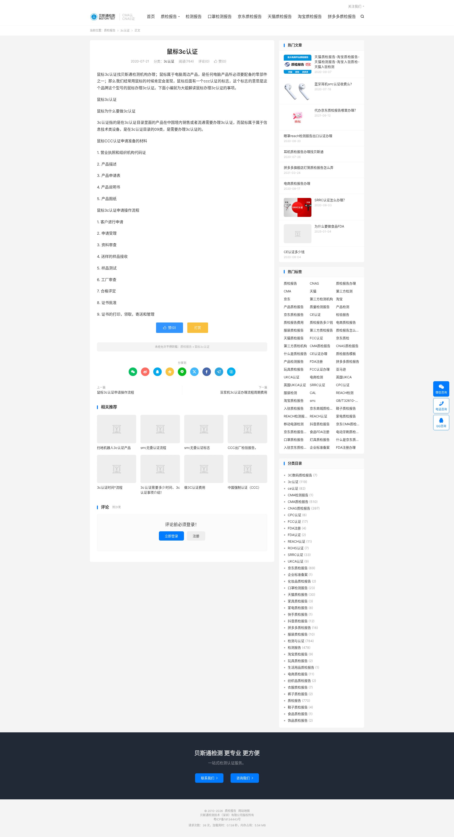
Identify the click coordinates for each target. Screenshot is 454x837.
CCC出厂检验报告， (243, 448)
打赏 (197, 328)
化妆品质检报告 (299, 581)
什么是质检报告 (295, 354)
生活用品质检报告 (301, 667)
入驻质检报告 (294, 408)
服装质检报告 (294, 330)
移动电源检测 (294, 424)
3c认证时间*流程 (109, 487)
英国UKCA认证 (295, 385)
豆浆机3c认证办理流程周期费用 (243, 392)
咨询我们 (244, 778)
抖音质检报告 (320, 424)
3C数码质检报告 (300, 475)
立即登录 (171, 536)
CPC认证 (342, 385)
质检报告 (103, 17)
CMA (287, 291)
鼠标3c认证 (182, 51)
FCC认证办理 (320, 369)
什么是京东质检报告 (348, 440)
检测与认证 (296, 641)
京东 (287, 299)
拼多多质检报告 (342, 16)
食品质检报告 (298, 714)
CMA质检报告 (320, 346)
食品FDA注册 (319, 432)
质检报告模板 (346, 354)
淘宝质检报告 (310, 16)
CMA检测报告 (298, 495)
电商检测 (316, 377)
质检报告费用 (294, 322)
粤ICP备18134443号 (227, 819)
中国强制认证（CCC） (244, 487)
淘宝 (339, 299)
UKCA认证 (291, 377)
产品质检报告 (294, 307)
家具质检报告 (298, 601)
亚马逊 (341, 369)
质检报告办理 (346, 283)
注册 (196, 536)
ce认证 (293, 488)
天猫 (313, 291)
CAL (313, 393)
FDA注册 (316, 361)
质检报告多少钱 (321, 322)
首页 (151, 16)
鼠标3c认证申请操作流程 (115, 392)
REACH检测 (345, 393)
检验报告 (342, 315)
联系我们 (209, 778)
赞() (220, 61)
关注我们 (354, 6)
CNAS (314, 283)
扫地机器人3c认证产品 (114, 448)
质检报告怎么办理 (348, 330)
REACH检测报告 (295, 416)
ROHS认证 (296, 548)
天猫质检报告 (280, 16)
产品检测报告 (294, 361)
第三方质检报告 (321, 330)
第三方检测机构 (321, 299)
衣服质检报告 (298, 687)
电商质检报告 (346, 322)
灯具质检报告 (320, 440)
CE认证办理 (318, 354)
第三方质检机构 (295, 346)
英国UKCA (344, 377)
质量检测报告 (320, 307)
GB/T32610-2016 (348, 400)
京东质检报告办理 (295, 432)
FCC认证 (316, 338)
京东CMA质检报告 (348, 424)
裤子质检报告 (298, 694)
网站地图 (244, 811)
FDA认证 (294, 535)
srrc (313, 400)
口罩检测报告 (220, 16)
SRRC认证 (317, 385)
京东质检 (342, 338)
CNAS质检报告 (347, 346)
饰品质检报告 (298, 720)
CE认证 (315, 315)
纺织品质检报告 (299, 681)
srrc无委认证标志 (197, 448)
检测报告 (194, 16)
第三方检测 (344, 291)
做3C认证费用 (194, 487)
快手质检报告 (298, 614)
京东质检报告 (250, 16)
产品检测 (342, 307)
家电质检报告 (346, 416)
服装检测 (290, 393)
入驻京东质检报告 (295, 447)
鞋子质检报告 (346, 408)
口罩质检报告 (294, 440)
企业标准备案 (320, 447)
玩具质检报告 (294, 369)
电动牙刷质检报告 (348, 432)
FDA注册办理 (346, 447)
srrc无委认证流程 (153, 448)
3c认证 (125, 30)
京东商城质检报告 (321, 408)
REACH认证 (318, 416)
